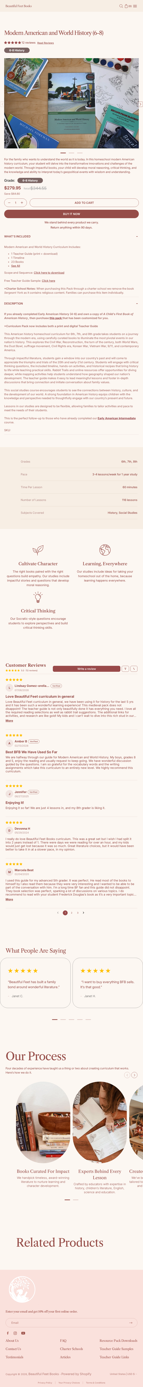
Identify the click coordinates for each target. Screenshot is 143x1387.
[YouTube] (23, 1333)
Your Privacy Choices (69, 1382)
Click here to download (49, 272)
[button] (13, 42)
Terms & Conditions (95, 1382)
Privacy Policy (45, 1382)
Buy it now (71, 214)
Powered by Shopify (76, 1374)
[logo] (19, 6)
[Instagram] (15, 1333)
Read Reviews (45, 42)
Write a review (86, 669)
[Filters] (125, 669)
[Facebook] (8, 1333)
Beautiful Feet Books (43, 1374)
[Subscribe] (131, 1322)
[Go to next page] (84, 912)
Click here (48, 280)
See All (15, 266)
